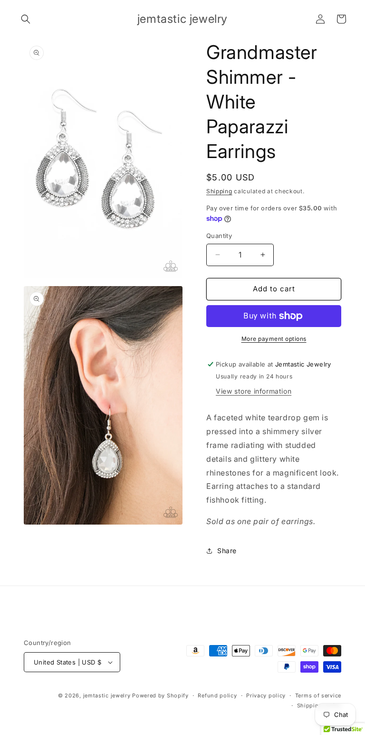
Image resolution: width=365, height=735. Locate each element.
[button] (25, 19)
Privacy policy (266, 695)
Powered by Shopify (160, 695)
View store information (253, 391)
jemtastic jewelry (107, 695)
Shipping (219, 191)
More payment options (274, 338)
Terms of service (318, 695)
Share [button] (227, 550)
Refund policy (217, 695)
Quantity (219, 235)
